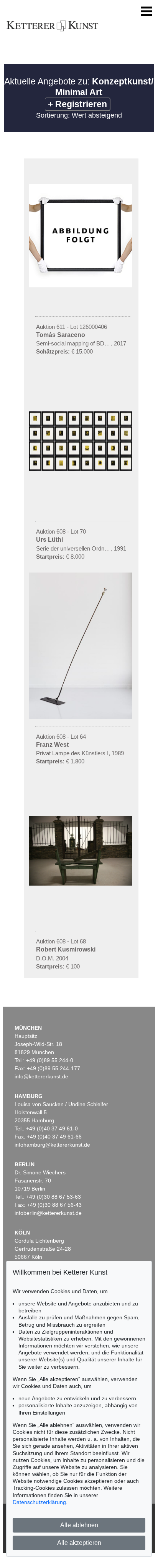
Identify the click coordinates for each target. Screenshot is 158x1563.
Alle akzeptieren (79, 1542)
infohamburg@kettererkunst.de (52, 1145)
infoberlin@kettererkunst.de (48, 1213)
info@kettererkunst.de (41, 1076)
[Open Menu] (146, 11)
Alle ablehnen (79, 1525)
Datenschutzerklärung (39, 1502)
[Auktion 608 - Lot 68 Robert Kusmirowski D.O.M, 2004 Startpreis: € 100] (81, 884)
